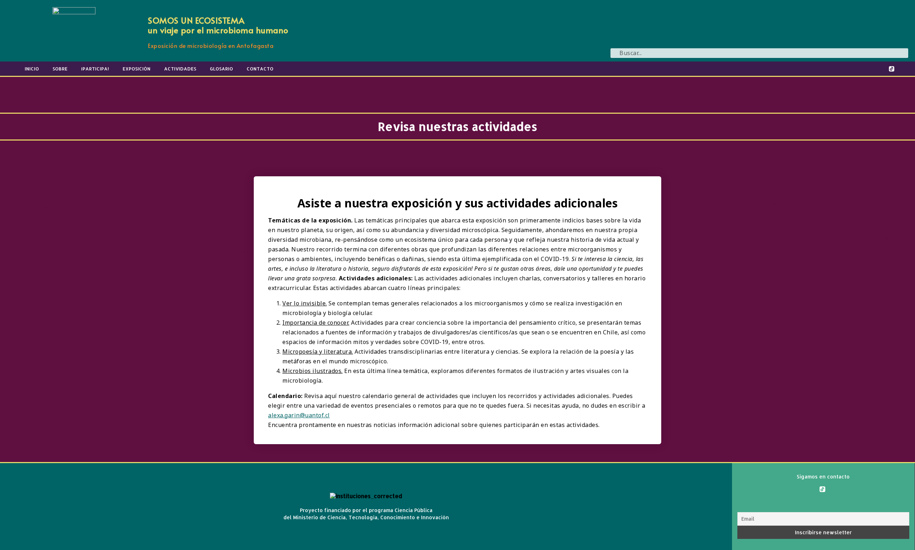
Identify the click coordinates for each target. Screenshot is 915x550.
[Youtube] (809, 68)
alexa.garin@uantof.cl (299, 415)
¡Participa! (95, 69)
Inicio (32, 69)
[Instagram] (877, 68)
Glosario (221, 69)
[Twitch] (794, 68)
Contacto (260, 69)
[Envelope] (906, 68)
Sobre (60, 69)
